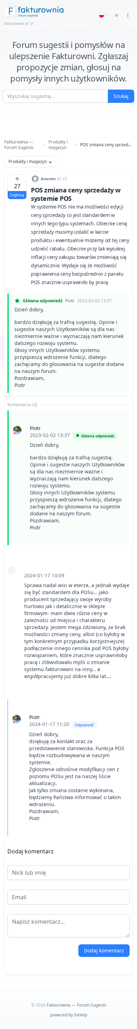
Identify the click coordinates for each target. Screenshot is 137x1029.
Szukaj (121, 96)
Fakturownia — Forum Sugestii (18, 144)
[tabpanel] (68, 623)
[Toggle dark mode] (117, 15)
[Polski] (104, 15)
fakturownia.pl (16, 23)
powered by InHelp (68, 1015)
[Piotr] (17, 430)
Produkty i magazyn (58, 144)
